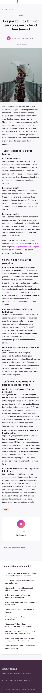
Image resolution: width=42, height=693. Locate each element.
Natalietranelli (9, 668)
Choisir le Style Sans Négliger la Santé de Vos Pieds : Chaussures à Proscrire (20, 574)
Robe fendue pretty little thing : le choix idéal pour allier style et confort (20, 639)
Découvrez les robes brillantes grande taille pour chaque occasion (19, 589)
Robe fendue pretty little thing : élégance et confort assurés (21, 603)
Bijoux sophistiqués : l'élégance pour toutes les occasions (21, 618)
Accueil (4, 9)
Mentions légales (16, 680)
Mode (11, 9)
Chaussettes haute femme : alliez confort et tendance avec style (21, 647)
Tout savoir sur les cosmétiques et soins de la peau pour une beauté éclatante (21, 632)
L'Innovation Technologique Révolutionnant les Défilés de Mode (18, 625)
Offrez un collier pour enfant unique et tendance (19, 611)
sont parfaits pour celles (12, 292)
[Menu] (24, 2)
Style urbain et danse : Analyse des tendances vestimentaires (18, 596)
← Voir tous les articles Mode (13, 548)
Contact (27, 680)
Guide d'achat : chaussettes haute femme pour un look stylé (20, 582)
